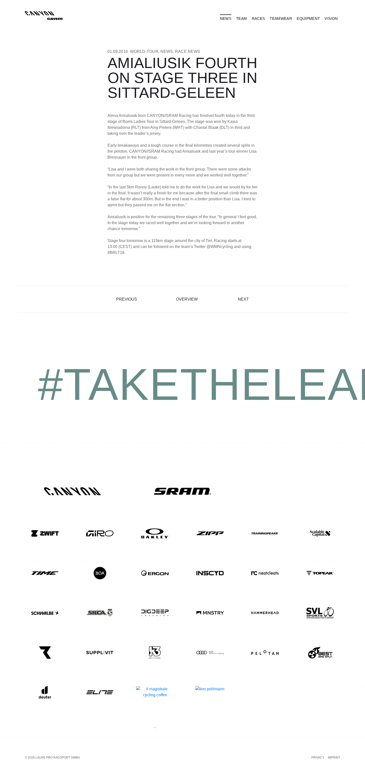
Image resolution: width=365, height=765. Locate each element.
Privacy (317, 757)
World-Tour (144, 51)
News (166, 51)
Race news (187, 51)
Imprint (334, 757)
